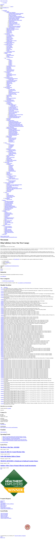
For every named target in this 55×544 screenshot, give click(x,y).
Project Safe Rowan (12, 152)
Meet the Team (9, 43)
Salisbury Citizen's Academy (12, 40)
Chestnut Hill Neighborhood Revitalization (16, 126)
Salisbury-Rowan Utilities (9, 182)
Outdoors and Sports (8, 230)
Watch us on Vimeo (4, 516)
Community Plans (10, 103)
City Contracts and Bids (9, 202)
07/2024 (2, 316)
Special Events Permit (10, 69)
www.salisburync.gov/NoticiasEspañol (24, 282)
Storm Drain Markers (12, 175)
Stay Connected (7, 221)
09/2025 (2, 303)
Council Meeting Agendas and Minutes (7, 503)
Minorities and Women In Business (13, 28)
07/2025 (2, 304)
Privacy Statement (22, 535)
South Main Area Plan (13, 115)
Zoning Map (9, 85)
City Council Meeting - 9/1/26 (11, 438)
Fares (8, 194)
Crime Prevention (10, 151)
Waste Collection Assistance (14, 178)
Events (6, 228)
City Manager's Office (10, 35)
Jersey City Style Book (13, 112)
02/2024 (2, 322)
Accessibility (5, 2)
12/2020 (2, 355)
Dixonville (11, 166)
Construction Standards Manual (12, 78)
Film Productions (10, 47)
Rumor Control (9, 49)
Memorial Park (11, 170)
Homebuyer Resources (13, 131)
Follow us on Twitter (4, 515)
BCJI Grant (11, 154)
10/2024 (2, 315)
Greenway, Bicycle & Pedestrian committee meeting (15, 440)
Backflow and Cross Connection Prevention (14, 184)
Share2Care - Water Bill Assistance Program (14, 188)
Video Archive (9, 31)
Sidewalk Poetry (12, 141)
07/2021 (2, 351)
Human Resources (8, 71)
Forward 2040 (11, 110)
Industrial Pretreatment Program (12, 187)
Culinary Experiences (8, 227)
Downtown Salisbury (8, 52)
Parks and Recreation (8, 87)
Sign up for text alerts (4, 513)
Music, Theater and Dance (9, 232)
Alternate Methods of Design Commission (16, 13)
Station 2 (10, 61)
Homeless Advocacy (12, 150)
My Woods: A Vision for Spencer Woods (16, 114)
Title (1, 287)
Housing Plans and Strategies (14, 134)
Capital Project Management (9, 42)
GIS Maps (8, 119)
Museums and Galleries (9, 231)
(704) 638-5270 (3, 424)
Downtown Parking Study (13, 108)
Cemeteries (9, 164)
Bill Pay (6, 211)
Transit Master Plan (10, 195)
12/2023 (2, 324)
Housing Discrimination (13, 133)
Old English (11, 168)
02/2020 (2, 358)
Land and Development (9, 77)
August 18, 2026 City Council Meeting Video (12, 452)
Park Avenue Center (12, 93)
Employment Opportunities (11, 74)
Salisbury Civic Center (13, 94)
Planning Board (11, 21)
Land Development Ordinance (12, 80)
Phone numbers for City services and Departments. (9, 427)
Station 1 (10, 60)
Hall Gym (10, 91)
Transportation (7, 198)
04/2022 (2, 341)
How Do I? (4, 234)
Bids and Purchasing (10, 55)
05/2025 (2, 305)
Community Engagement (9, 44)
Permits (8, 84)
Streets (8, 179)
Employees (2, 4)
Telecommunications (10, 70)
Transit (6, 192)
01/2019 (2, 403)
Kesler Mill (13, 105)
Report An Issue (9, 173)
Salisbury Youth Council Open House (14, 437)
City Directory (9, 45)
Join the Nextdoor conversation (6, 518)
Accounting (9, 54)
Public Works (7, 162)
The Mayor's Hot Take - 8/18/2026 (9, 447)
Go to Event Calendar (4, 442)
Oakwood (10, 167)
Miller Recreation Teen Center (14, 92)
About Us (8, 59)
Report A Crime (9, 159)
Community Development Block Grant (15, 124)
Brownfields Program (12, 104)
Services (10, 147)
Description (6, 287)
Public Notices (9, 39)
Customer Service (10, 57)
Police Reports (2, 502)
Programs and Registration (11, 98)
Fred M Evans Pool (12, 90)
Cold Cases (9, 148)
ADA (8, 193)
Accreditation (11, 145)
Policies (8, 76)
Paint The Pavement (12, 138)
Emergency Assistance (13, 129)
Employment (2, 500)
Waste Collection (10, 176)
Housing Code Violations (13, 132)
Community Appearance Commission (15, 16)
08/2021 (2, 348)
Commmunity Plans (8, 212)
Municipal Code (9, 37)
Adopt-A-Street (9, 163)
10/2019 (2, 360)
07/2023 (2, 332)
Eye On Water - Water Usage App (12, 185)
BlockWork (11, 140)
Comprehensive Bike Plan (13, 106)
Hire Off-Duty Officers (11, 155)
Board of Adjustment (12, 15)
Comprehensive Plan (8, 204)
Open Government (10, 38)
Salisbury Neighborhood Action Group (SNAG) (14, 439)
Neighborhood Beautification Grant (15, 122)
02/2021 (2, 353)
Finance (6, 53)
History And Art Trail (12, 137)
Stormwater (9, 174)
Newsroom (9, 48)
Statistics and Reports (12, 153)
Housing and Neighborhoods (12, 128)
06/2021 (2, 352)
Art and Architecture (8, 226)
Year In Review (9, 32)
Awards (8, 50)
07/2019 (2, 368)
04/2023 (2, 333)
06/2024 (2, 319)
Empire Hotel (9, 36)
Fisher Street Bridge (12, 180)
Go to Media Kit (3, 276)
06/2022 (2, 340)
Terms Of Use (17, 535)
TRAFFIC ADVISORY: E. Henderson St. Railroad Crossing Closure (19, 461)
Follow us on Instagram (5, 517)
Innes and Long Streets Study (14, 111)
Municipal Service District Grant (14, 123)
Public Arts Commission (13, 22)
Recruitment (9, 67)
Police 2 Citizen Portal (10, 157)
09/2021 (2, 347)
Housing (6, 216)
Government (5, 10)
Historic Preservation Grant (13, 121)
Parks (8, 97)
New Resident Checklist (9, 218)
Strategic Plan (9, 30)
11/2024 (2, 311)
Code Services (9, 102)
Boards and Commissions (11, 12)
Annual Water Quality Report (5, 507)
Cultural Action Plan (12, 107)
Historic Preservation (10, 127)
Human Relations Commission (14, 18)
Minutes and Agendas (10, 29)
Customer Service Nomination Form (6, 508)
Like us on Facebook (4, 514)
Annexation (9, 101)
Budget (8, 56)
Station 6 (10, 64)
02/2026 (2, 295)
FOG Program (9, 186)
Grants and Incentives (10, 120)
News (6, 219)
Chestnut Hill (11, 165)
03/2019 (2, 383)
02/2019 (2, 391)
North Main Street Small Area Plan (15, 116)
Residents (4, 210)
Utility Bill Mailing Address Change (10, 456)
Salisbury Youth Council (13, 23)
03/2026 (2, 294)
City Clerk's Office (10, 34)
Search (12, 6)
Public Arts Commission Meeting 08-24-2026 (14, 436)
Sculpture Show (11, 139)
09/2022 (2, 338)
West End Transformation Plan (14, 117)
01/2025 (2, 309)
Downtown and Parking (9, 213)
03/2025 (2, 308)
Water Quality (9, 190)
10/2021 (2, 345)
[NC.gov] (4, 534)
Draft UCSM (11, 79)
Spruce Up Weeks (12, 177)
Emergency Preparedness (11, 65)
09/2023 (2, 325)
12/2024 (2, 310)
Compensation (9, 73)
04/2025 (2, 306)
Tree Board (11, 25)
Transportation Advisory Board (14, 24)
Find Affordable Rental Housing (14, 130)
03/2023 (2, 335)
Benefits (8, 72)
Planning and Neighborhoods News (13, 265)
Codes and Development (9, 203)
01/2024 (2, 323)
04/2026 (2, 292)
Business (4, 200)
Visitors (4, 225)
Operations (11, 146)
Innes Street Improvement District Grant (16, 125)
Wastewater (9, 191)
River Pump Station (10, 189)
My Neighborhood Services (9, 217)
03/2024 (2, 320)
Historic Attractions (8, 229)
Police (6, 142)
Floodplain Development (11, 81)
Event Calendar (9, 46)
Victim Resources (10, 161)
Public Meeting (9, 41)
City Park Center (12, 89)
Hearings (8, 86)
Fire (5, 58)
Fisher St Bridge (12, 181)
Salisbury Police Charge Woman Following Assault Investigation (18, 465)
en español (9, 408)
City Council (7, 11)
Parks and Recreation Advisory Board (15, 20)
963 (3, 280)
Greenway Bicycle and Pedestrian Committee (16, 17)
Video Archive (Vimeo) (11, 51)
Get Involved (9, 95)
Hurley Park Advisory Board (14, 19)
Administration (7, 33)
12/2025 (2, 299)
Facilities (8, 88)
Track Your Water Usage (9, 222)
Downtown (9, 118)
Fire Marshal (9, 66)
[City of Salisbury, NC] (4, 7)
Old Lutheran (11, 169)
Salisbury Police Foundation (11, 160)
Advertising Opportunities (9, 201)
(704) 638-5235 (16, 259)
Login (1, 536)
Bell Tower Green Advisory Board (15, 14)
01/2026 (2, 297)
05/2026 (2, 291)
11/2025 (2, 300)
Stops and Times (9, 197)
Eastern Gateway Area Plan (13, 109)
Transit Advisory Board (11, 196)
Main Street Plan (12, 113)
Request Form (9, 68)
